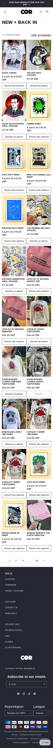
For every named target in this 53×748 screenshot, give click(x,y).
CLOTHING (10, 579)
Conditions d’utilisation (39, 739)
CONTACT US (11, 607)
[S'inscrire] (44, 684)
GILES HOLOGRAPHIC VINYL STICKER (13, 125)
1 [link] (9, 560)
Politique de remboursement (31, 735)
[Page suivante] (44, 560)
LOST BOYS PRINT (36, 482)
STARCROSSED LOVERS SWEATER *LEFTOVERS (11, 381)
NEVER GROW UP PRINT (11, 534)
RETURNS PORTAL (13, 630)
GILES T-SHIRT (9, 73)
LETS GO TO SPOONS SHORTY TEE (38, 280)
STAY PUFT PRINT (11, 175)
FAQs (7, 636)
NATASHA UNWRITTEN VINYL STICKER (13, 280)
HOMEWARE (10, 585)
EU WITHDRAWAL (13, 647)
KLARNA (9, 642)
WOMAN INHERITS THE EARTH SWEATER (38, 534)
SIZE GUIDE (10, 602)
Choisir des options (14, 85)
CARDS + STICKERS (14, 591)
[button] (5, 12)
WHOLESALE (11, 613)
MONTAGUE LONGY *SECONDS (12, 433)
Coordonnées (37, 742)
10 (37, 560)
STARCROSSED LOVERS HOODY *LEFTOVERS (35, 381)
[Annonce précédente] (5, 3)
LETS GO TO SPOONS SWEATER (13, 330)
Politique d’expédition (21, 742)
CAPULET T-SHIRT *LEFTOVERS (11, 483)
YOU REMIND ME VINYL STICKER (38, 229)
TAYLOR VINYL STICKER (34, 74)
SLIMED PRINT (34, 124)
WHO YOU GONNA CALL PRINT (39, 176)
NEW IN (8, 573)
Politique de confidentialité (17, 739)
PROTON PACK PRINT (13, 228)
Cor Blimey (15, 731)
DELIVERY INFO (12, 624)
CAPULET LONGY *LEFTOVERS (35, 330)
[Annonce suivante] (48, 3)
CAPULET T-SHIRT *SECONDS (36, 433)
